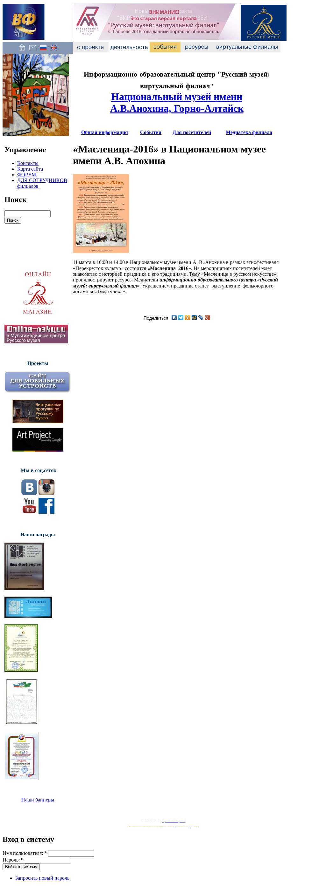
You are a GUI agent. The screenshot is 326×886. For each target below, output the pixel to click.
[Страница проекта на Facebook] (46, 512)
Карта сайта (30, 169)
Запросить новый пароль (42, 878)
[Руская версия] (43, 50)
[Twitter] (181, 318)
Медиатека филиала (249, 132)
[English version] (53, 50)
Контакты (28, 163)
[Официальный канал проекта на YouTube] (29, 512)
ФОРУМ (26, 174)
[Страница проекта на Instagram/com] (46, 493)
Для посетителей (192, 132)
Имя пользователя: (25, 853)
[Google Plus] (207, 318)
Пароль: (13, 859)
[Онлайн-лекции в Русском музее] (36, 341)
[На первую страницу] (22, 50)
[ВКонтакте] (174, 318)
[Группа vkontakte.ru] (29, 493)
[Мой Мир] (194, 318)
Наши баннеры (37, 799)
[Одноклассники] (187, 318)
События (150, 132)
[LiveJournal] (201, 318)
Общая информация (104, 132)
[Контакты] (32, 50)
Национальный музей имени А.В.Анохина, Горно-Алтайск (177, 102)
